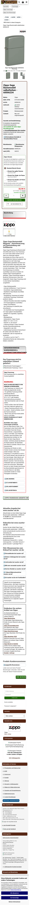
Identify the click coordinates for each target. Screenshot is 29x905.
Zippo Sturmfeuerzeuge (11, 631)
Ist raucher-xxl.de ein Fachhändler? (15, 577)
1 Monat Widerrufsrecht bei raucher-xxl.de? (12, 573)
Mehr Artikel (7, 734)
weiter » (19, 17)
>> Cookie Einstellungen (9, 797)
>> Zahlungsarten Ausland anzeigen (12, 866)
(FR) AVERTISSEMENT (12, 486)
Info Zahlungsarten (14, 758)
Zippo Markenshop (9, 618)
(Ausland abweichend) (19, 108)
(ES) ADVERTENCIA (11, 490)
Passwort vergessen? (10, 706)
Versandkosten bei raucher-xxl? (14, 553)
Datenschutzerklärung (16, 889)
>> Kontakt (6, 777)
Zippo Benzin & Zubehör (11, 644)
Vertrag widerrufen (11, 800)
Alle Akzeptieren (14, 893)
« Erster (6, 17)
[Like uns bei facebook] (9, 829)
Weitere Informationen (14, 901)
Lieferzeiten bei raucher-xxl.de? (14, 562)
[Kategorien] (26, 2)
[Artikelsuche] (19, 2)
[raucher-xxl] (9, 2)
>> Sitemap (6, 780)
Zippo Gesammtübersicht (11, 625)
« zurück (12, 17)
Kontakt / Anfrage (9, 653)
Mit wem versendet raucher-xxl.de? (15, 565)
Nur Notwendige (14, 897)
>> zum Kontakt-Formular (8, 825)
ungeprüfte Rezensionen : (12, 665)
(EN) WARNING (10, 479)
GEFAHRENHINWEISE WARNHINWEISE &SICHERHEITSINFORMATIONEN (15, 350)
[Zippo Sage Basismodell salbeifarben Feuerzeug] (14, 50)
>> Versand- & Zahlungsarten (10, 784)
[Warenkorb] (23, 2)
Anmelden (14, 697)
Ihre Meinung (21, 677)
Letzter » (6, 20)
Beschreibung (8, 213)
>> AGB (5, 771)
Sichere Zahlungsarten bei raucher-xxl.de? (15, 557)
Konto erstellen (8, 702)
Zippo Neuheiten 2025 (10, 636)
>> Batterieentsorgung (8, 793)
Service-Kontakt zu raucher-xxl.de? (15, 569)
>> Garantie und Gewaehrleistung (11, 790)
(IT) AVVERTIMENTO (11, 482)
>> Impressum (7, 774)
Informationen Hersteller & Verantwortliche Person (12, 138)
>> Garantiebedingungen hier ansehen (14, 130)
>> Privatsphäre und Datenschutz (11, 768)
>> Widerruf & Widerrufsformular (11, 787)
